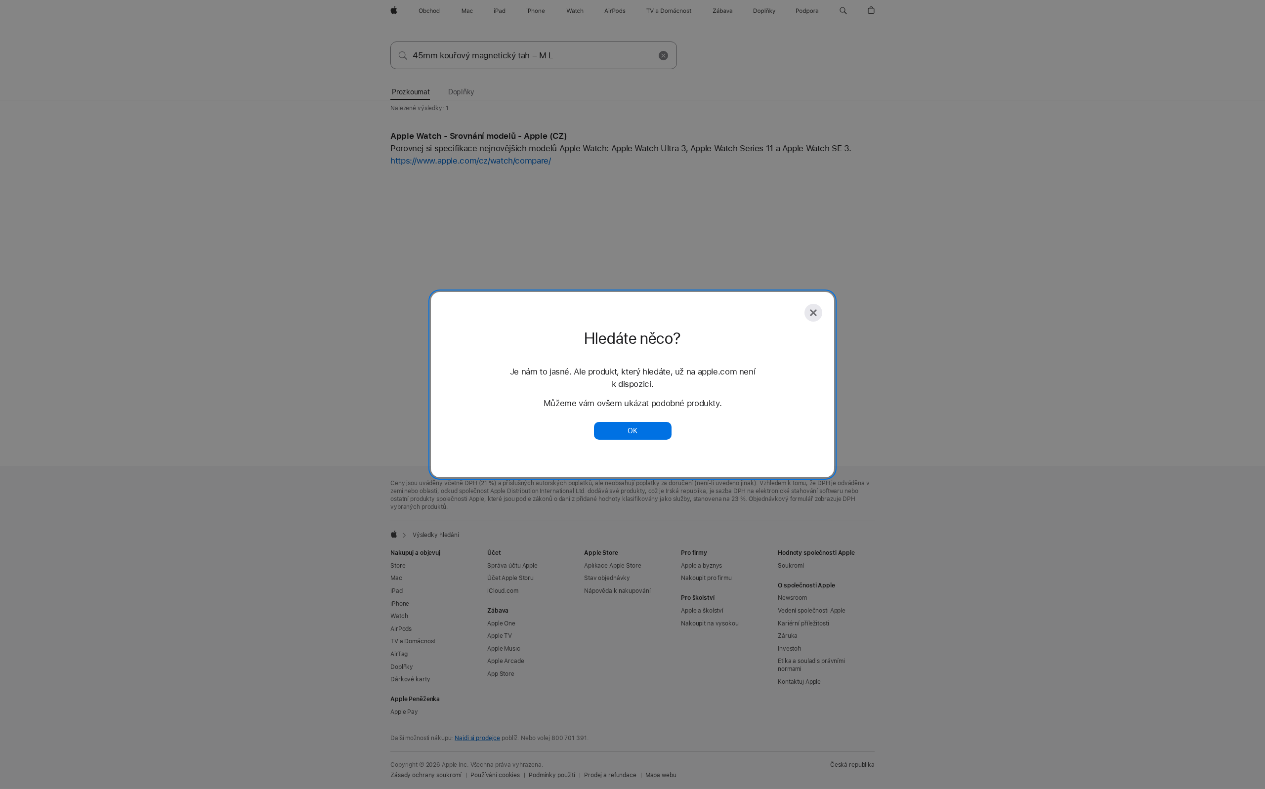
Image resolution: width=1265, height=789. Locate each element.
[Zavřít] (813, 313)
